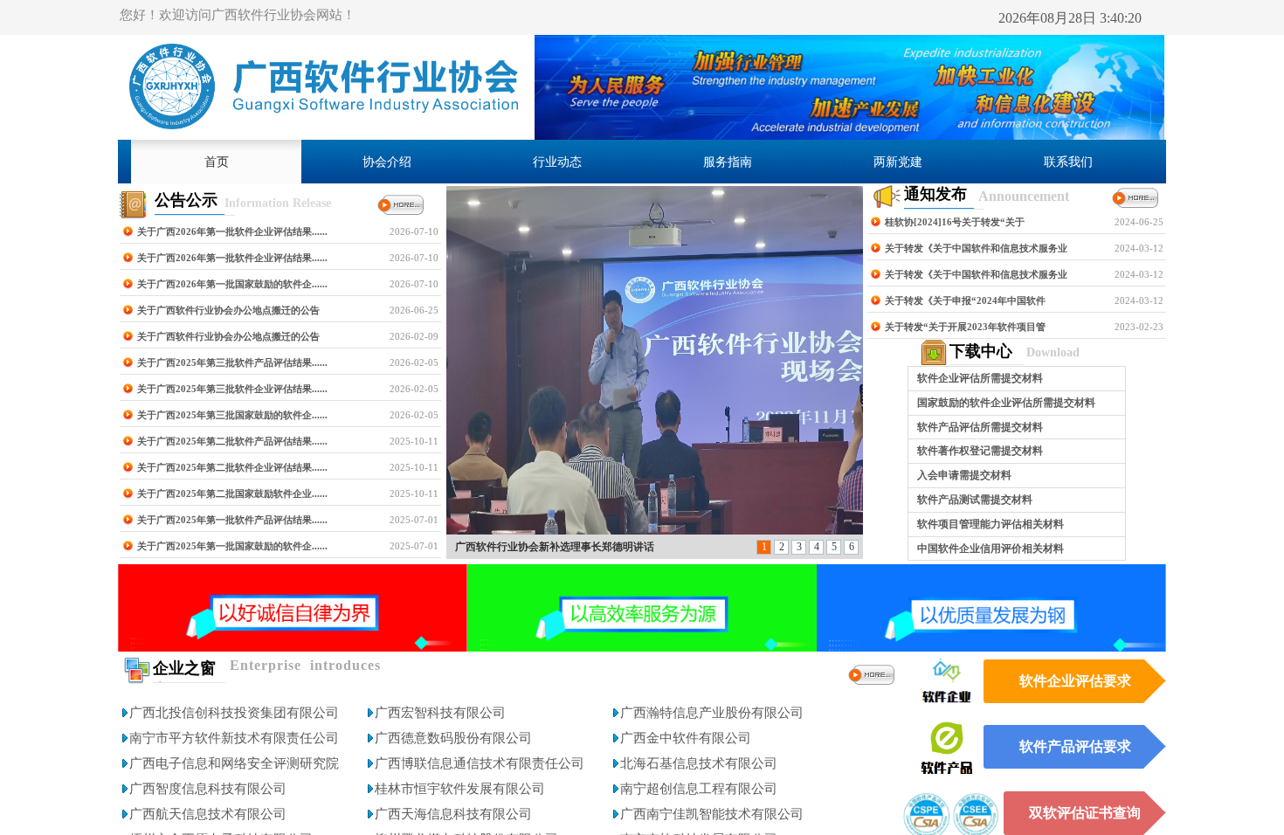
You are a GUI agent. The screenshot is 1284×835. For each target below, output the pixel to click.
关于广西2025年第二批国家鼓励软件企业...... (232, 493)
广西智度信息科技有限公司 (207, 789)
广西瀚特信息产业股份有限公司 (712, 713)
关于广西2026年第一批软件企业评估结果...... (232, 231)
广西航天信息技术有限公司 (207, 814)
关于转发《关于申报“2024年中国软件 (965, 300)
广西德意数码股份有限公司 (453, 738)
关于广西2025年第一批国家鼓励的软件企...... (232, 546)
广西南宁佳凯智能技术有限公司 (712, 814)
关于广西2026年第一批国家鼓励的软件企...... (232, 284)
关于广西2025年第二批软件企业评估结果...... (232, 467)
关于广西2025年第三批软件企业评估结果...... (232, 388)
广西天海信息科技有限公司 (453, 814)
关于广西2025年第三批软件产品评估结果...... (232, 362)
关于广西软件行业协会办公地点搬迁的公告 (228, 310)
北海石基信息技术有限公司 (698, 763)
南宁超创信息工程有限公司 (698, 789)
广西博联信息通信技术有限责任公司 (479, 763)
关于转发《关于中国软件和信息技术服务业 (976, 248)
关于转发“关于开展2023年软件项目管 (965, 326)
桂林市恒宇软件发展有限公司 (460, 789)
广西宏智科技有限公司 (440, 713)
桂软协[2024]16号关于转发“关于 (955, 222)
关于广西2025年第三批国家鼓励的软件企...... (232, 415)
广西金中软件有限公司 (685, 738)
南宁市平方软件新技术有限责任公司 (234, 738)
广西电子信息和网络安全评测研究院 (234, 763)
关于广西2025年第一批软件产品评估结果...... (232, 519)
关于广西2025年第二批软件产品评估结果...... (232, 441)
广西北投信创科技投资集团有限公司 (234, 713)
